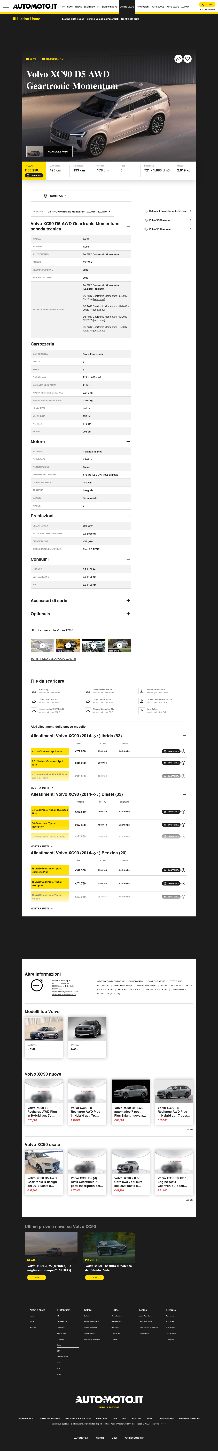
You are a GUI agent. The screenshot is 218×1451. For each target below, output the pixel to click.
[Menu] (6, 6)
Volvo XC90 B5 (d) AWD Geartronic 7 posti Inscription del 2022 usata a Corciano (87, 1184)
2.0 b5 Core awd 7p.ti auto (47, 751)
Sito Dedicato (135, 981)
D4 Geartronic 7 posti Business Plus (50, 811)
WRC (59, 1368)
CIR (58, 1351)
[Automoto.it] (35, 6)
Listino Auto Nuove (145, 1316)
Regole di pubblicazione (78, 1418)
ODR (115, 1418)
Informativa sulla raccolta (15, 1449)
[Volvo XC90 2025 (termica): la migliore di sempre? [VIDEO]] (51, 1247)
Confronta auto (130, 19)
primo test (93, 1260)
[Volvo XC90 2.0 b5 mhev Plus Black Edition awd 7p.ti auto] (183, 776)
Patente (114, 1339)
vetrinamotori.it (134, 1437)
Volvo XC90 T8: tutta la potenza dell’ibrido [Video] (108, 1268)
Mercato (171, 1310)
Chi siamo (136, 1418)
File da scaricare (47, 681)
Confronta (36, 175)
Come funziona (117, 1316)
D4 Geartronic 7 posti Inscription (44, 824)
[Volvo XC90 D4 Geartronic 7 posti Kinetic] (183, 836)
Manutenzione (116, 1322)
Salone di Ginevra (90, 1327)
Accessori (103, 985)
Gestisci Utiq (167, 1418)
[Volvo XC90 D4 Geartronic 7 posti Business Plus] (183, 812)
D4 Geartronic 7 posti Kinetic (48, 836)
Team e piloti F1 (62, 1333)
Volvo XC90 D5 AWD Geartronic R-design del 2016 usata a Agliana (42, 1184)
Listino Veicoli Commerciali (148, 1327)
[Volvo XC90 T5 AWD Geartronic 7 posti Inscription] (183, 883)
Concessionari (171, 1333)
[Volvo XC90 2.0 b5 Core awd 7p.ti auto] (183, 751)
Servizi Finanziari (147, 985)
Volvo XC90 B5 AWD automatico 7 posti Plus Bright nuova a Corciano (129, 1114)
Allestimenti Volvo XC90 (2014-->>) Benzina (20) (79, 853)
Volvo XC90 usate (159, 220)
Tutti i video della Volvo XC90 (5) (53, 658)
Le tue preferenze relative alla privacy (53, 1449)
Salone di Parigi (89, 1333)
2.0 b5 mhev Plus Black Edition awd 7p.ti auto (50, 776)
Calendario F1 (62, 1322)
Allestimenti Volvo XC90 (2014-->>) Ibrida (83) (76, 736)
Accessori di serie (49, 600)
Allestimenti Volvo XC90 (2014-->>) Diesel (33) (77, 794)
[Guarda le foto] (34, 151)
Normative (115, 1327)
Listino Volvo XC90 (156, 989)
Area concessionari (207, 9)
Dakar (59, 1345)
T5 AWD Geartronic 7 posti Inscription (47, 883)
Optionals (40, 613)
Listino (143, 1310)
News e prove (37, 1310)
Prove (32, 1322)
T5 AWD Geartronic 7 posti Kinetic (47, 896)
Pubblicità (101, 1418)
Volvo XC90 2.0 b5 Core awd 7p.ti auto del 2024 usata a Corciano (128, 1184)
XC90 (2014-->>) (54, 59)
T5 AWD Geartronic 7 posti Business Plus (47, 870)
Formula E (60, 1339)
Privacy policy (25, 1418)
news (31, 1260)
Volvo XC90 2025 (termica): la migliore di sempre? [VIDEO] (49, 1268)
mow (114, 1437)
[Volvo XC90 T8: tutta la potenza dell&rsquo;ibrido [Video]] (68, 645)
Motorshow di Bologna (92, 1339)
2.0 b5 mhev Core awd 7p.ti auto (47, 762)
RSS (124, 1418)
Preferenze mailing (189, 1418)
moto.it (100, 1437)
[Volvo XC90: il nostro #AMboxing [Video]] (119, 645)
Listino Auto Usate (145, 1322)
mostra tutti (40, 787)
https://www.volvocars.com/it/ (64, 994)
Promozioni (170, 1339)
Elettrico (33, 1327)
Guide (115, 1310)
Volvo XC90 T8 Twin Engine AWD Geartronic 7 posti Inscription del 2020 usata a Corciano (172, 1186)
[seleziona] (99, 299)
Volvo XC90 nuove (159, 229)
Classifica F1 (61, 1327)
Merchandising (123, 985)
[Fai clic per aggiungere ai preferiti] (187, 59)
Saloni (87, 1310)
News (32, 1316)
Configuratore (157, 981)
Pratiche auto (116, 1333)
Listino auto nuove (73, 19)
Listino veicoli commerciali (103, 19)
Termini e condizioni (49, 1418)
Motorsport (63, 1310)
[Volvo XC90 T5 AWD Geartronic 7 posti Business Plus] (183, 870)
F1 (58, 1316)
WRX (59, 1374)
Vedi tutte (189, 1129)
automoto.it (81, 1437)
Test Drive (176, 981)
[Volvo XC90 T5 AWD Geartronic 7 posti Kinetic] (183, 897)
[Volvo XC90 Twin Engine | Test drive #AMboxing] (93, 645)
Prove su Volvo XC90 (130, 989)
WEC (59, 1362)
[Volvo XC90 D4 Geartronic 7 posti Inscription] (183, 825)
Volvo (32, 59)
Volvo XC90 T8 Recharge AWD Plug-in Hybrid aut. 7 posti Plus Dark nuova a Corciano (173, 1115)
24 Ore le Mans (62, 1357)
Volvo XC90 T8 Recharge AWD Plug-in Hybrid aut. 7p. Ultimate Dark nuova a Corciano (43, 1115)
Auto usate (170, 1322)
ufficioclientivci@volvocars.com (65, 991)
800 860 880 (57, 988)
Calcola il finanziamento (163, 211)
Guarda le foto (58, 151)
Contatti (150, 1418)
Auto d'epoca (170, 1327)
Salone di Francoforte (91, 1322)
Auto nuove (170, 1316)
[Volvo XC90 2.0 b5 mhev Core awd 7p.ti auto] (183, 763)
